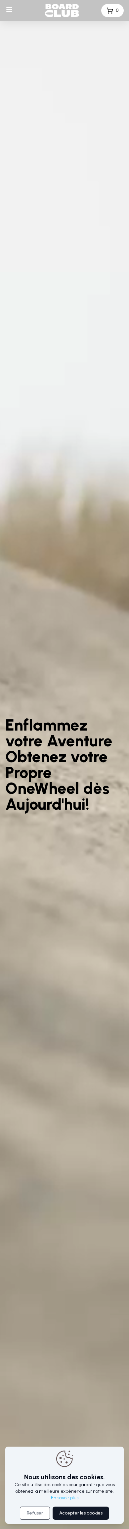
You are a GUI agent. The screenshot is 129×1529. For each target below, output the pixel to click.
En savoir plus (64, 1498)
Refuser (35, 1513)
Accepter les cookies (81, 1513)
